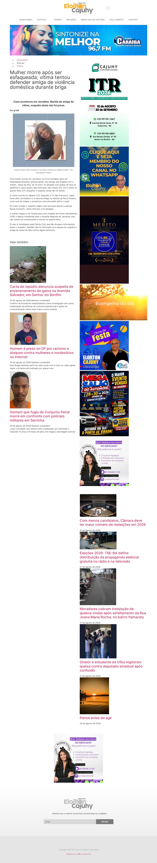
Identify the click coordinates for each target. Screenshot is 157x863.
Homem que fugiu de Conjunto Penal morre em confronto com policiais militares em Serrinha (40, 416)
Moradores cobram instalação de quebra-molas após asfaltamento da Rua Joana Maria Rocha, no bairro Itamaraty (113, 613)
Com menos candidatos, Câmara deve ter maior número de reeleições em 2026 (113, 522)
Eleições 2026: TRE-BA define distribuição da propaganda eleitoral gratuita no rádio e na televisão (109, 557)
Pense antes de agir (96, 718)
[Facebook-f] (76, 843)
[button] (108, 8)
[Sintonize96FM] (78, 54)
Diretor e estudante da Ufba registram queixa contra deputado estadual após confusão (111, 666)
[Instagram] (81, 843)
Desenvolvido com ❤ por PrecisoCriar (78, 854)
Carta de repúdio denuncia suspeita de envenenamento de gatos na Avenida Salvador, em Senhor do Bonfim (41, 290)
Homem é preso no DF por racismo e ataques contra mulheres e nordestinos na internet (42, 352)
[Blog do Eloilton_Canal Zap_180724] (104, 195)
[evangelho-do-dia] (113, 319)
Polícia (20, 66)
